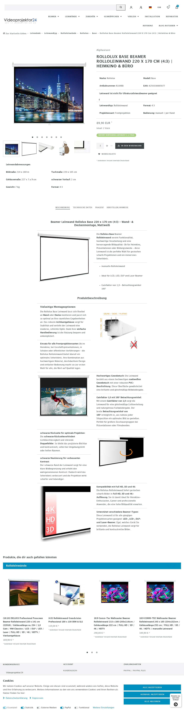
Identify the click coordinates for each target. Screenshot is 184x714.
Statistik (29, 708)
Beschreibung (63, 207)
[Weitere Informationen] (99, 99)
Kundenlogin (70, 670)
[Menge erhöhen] (107, 146)
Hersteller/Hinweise (117, 207)
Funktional (84, 708)
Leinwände (71, 16)
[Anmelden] (131, 7)
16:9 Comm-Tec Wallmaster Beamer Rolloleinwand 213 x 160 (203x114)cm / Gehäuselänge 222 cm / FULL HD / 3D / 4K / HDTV (114, 623)
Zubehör (91, 16)
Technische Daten (82, 207)
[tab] (62, 207)
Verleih (132, 16)
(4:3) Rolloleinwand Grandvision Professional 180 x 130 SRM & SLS (65, 620)
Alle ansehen (171, 566)
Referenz (148, 25)
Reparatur (172, 16)
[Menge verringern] (111, 146)
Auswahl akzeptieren (152, 694)
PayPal (68, 708)
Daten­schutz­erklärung (17, 698)
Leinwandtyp (50, 33)
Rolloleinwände (68, 33)
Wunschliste (109, 154)
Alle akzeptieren (152, 687)
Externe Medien (49, 708)
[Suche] (120, 7)
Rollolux (83, 33)
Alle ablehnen (152, 701)
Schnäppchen (112, 16)
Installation (152, 16)
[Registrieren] (141, 7)
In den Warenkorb (131, 146)
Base (94, 33)
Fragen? (99, 207)
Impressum (37, 698)
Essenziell (12, 708)
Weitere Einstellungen (103, 708)
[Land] (150, 7)
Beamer (52, 16)
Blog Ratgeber (167, 25)
